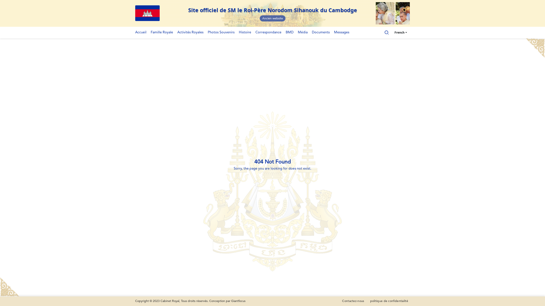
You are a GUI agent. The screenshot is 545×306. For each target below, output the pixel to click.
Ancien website (272, 18)
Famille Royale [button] (162, 32)
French (399, 32)
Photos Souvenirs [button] (221, 32)
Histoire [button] (245, 32)
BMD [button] (290, 32)
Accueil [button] (140, 32)
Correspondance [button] (268, 32)
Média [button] (303, 32)
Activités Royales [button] (190, 32)
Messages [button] (341, 32)
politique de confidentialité (389, 301)
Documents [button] (321, 32)
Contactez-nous (353, 301)
